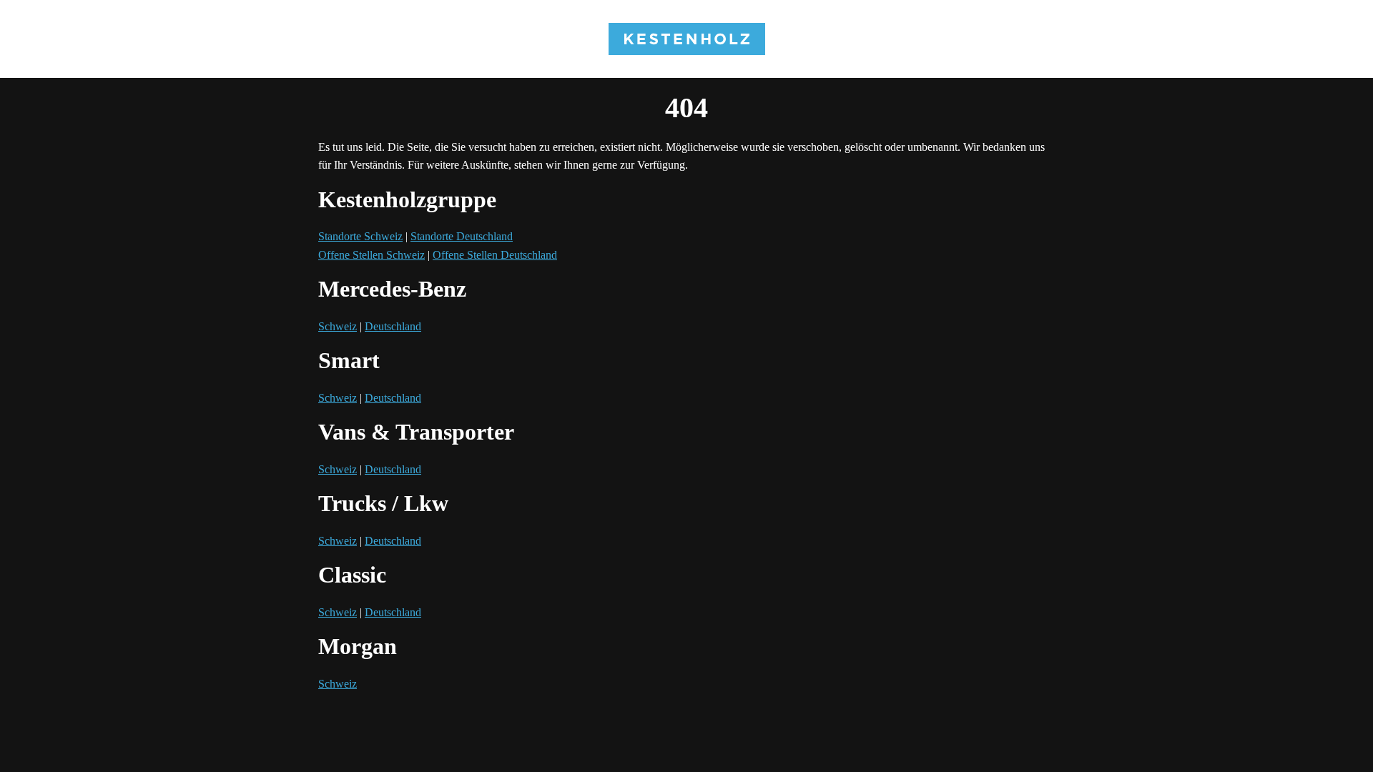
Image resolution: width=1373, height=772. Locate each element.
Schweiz (337, 326)
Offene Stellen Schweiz (371, 255)
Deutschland (393, 326)
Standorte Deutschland (461, 236)
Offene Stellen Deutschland (495, 255)
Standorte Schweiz (360, 236)
